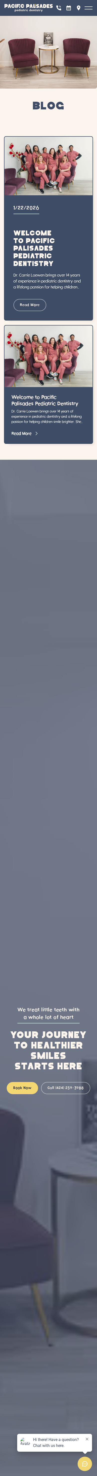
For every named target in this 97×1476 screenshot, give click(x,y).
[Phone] (59, 8)
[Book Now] (69, 8)
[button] (89, 8)
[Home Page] (28, 8)
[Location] (79, 8)
